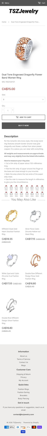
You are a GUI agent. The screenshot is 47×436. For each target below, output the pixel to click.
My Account (23, 380)
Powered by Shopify (31, 422)
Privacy (24, 377)
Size (3, 95)
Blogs (23, 365)
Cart (43, 3)
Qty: (3, 106)
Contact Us (23, 362)
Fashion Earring (23, 392)
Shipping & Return (23, 374)
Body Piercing (23, 398)
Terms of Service (23, 359)
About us (23, 356)
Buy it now (23, 125)
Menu (7, 3)
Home (4, 22)
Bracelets (23, 395)
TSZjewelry (17, 422)
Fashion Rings (23, 389)
